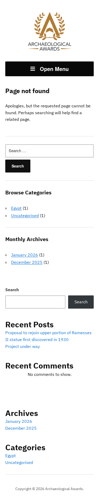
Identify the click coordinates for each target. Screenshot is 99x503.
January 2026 (24, 254)
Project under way (22, 346)
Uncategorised (25, 215)
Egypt (16, 208)
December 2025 (27, 262)
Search (12, 289)
